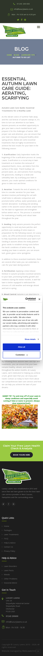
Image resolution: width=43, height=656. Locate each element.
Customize (20, 355)
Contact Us (8, 547)
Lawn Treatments (11, 534)
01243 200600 (12, 616)
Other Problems (10, 578)
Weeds (7, 574)
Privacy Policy (9, 551)
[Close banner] (39, 299)
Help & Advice (10, 542)
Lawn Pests (9, 570)
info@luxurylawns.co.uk (16, 622)
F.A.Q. (6, 538)
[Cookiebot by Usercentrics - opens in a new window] (26, 299)
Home (6, 526)
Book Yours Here (21, 455)
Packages (8, 530)
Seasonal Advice (10, 583)
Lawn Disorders (10, 566)
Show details (30, 339)
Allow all (21, 347)
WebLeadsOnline (30, 651)
